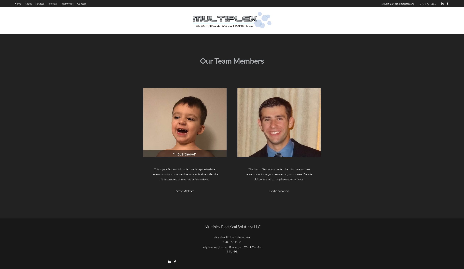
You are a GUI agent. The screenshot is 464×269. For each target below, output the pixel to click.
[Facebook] (448, 3)
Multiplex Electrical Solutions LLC (233, 226)
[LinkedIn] (442, 3)
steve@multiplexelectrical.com (398, 3)
